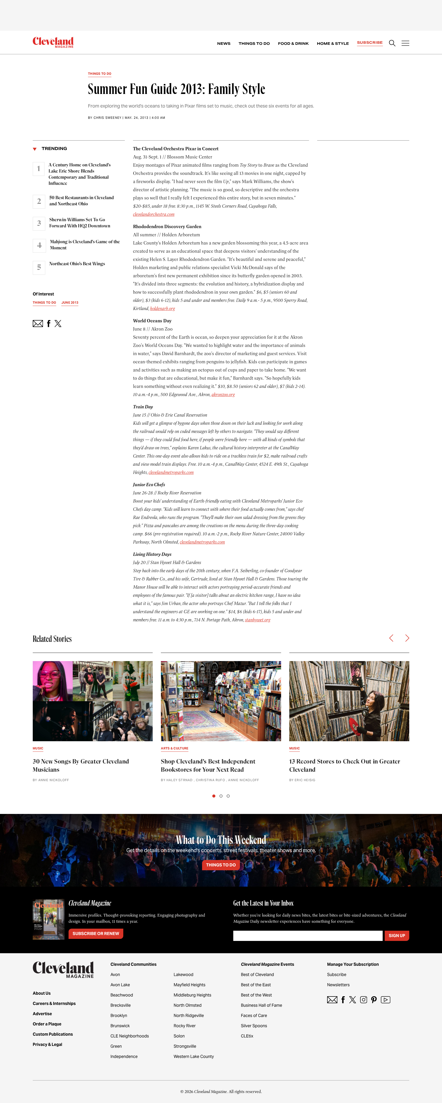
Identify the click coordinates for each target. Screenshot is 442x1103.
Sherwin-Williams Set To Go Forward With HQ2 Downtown (79, 223)
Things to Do (254, 43)
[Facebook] (343, 999)
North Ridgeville (189, 1015)
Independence (124, 1056)
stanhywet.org (257, 620)
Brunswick (120, 1025)
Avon (115, 974)
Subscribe (370, 42)
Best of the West (256, 995)
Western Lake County (194, 1056)
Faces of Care (254, 1015)
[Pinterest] (374, 999)
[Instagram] (363, 999)
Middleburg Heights (192, 995)
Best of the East (256, 985)
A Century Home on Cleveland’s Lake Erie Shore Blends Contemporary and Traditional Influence (79, 174)
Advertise (42, 1013)
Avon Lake (120, 985)
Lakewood (183, 974)
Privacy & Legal (47, 1044)
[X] (352, 999)
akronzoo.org (223, 394)
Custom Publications (53, 1034)
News (223, 43)
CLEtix (247, 1036)
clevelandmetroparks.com (171, 472)
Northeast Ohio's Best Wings (77, 264)
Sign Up (397, 935)
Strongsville (185, 1046)
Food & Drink (293, 43)
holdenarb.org (162, 308)
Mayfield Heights (189, 985)
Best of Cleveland (257, 974)
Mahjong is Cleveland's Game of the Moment (85, 245)
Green (116, 1046)
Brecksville (120, 1005)
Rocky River (185, 1025)
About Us (42, 993)
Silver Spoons (254, 1025)
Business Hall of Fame (261, 1005)
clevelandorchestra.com (153, 214)
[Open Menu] (405, 44)
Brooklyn (118, 1015)
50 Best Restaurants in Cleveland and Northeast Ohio (81, 201)
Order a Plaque (47, 1024)
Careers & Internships (54, 1003)
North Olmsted (188, 1005)
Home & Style (333, 43)
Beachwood (121, 995)
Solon (179, 1036)
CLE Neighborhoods (129, 1036)
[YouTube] (385, 999)
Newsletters (338, 985)
